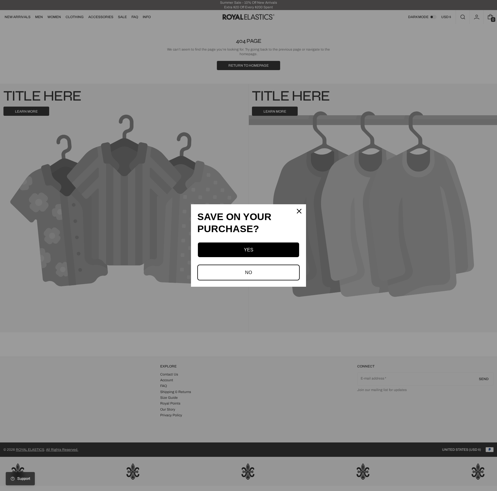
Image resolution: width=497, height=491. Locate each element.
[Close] (299, 211)
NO (248, 272)
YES (248, 249)
